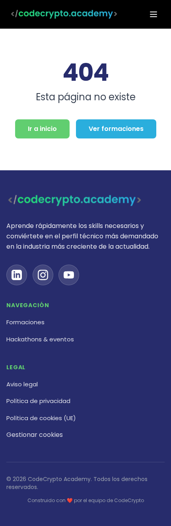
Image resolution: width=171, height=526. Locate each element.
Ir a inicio (42, 128)
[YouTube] (68, 275)
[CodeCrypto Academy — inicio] (64, 14)
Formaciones (25, 322)
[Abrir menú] (153, 14)
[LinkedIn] (16, 275)
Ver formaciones (116, 128)
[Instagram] (43, 275)
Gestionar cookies (34, 434)
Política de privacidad (38, 401)
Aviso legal (22, 384)
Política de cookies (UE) (41, 418)
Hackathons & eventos (40, 339)
